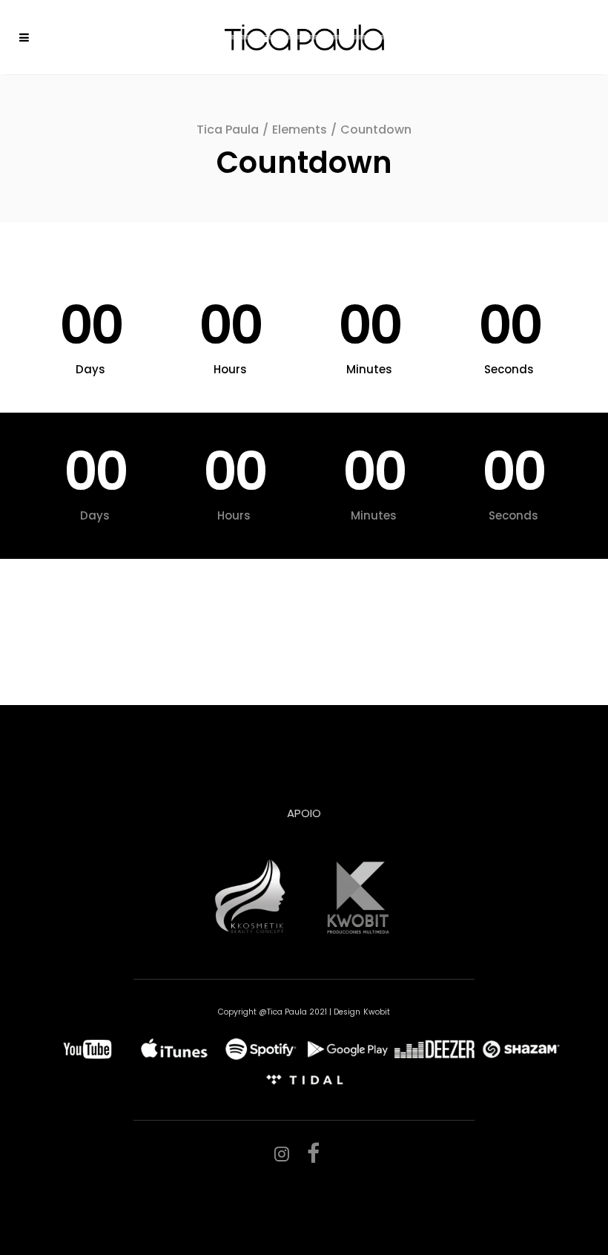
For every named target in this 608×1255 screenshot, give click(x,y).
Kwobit (376, 1012)
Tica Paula (227, 129)
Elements (299, 129)
